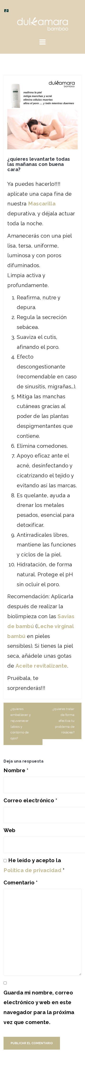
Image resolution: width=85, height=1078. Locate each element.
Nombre (16, 770)
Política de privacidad (32, 870)
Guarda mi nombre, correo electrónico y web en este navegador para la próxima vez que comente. (39, 1007)
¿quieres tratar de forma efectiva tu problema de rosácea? (64, 720)
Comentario (21, 882)
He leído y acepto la (34, 865)
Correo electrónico (30, 800)
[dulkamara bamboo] (42, 23)
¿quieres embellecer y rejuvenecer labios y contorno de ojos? (21, 723)
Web (10, 830)
